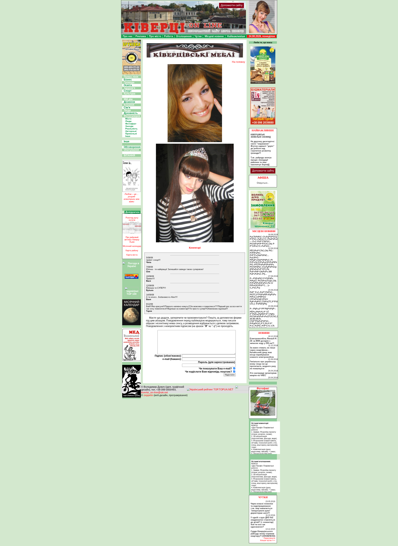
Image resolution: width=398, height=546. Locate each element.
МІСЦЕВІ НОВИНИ (263, 231)
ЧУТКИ (263, 497)
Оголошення (184, 36)
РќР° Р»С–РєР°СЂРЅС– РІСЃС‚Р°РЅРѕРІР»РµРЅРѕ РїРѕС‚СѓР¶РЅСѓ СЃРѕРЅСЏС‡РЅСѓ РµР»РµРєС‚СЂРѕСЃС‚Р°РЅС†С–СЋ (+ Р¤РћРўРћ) (266, 298)
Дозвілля (129, 102)
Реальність (131, 128)
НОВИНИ (263, 333)
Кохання (129, 104)
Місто (128, 118)
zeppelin (148, 395)
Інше (127, 136)
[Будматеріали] (262, 124)
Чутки (198, 36)
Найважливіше (236, 36)
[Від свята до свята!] (131, 277)
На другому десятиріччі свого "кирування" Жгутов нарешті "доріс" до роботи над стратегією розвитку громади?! (262, 147)
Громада (129, 82)
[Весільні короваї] (262, 228)
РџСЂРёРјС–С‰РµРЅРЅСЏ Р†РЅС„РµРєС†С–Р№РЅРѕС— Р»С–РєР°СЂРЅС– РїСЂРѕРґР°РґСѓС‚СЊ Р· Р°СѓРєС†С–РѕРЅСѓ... (264, 241)
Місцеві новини (214, 36)
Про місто (155, 36)
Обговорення (132, 147)
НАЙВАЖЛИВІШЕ (263, 130)
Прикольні (131, 133)
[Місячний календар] (131, 324)
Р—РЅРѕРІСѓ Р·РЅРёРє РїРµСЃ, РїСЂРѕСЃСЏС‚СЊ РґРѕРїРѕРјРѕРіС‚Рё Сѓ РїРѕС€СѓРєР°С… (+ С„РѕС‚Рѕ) (263, 283)
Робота (168, 36)
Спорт (128, 90)
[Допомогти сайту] (241, 7)
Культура (129, 93)
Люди (127, 110)
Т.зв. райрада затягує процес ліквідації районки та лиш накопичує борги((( (261, 161)
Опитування (131, 149)
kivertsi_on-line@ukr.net (154, 392)
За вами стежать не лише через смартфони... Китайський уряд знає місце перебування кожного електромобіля (262, 352)
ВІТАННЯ (129, 155)
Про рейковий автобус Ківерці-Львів (132, 239)
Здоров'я (129, 88)
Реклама (140, 36)
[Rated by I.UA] (242, 389)
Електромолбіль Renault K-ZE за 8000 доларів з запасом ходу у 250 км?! (263, 340)
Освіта (128, 85)
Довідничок (132, 212)
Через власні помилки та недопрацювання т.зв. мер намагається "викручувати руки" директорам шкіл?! (262, 508)
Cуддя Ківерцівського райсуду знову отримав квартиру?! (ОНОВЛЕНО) (263, 533)
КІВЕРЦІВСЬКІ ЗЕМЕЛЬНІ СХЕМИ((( (261, 135)
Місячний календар (132, 246)
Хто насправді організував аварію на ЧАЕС (263, 374)
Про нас (128, 36)
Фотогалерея (132, 116)
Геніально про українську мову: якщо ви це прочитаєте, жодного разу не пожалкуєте (263, 365)
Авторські (131, 131)
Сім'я (127, 107)
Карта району (132, 250)
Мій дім (128, 99)
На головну (238, 62)
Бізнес (128, 79)
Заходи (129, 126)
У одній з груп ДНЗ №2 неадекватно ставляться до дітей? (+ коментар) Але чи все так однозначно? (263, 522)
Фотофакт (130, 123)
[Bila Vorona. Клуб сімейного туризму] (131, 397)
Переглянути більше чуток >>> (267, 539)
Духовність (131, 113)
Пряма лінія (131, 76)
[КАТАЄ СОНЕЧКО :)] (262, 414)
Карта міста (131, 255)
